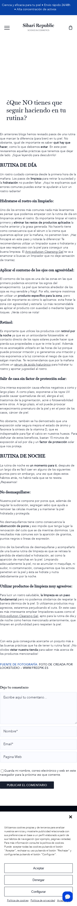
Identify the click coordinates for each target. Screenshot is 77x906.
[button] (70, 817)
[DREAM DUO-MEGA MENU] (38, 25)
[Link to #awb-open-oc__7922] (7, 27)
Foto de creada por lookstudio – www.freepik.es (36, 666)
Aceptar (38, 868)
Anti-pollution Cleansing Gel (44, 252)
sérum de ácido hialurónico (32, 364)
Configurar (38, 891)
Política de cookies (17, 901)
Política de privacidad (43, 901)
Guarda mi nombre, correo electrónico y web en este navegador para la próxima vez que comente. (38, 772)
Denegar (38, 880)
